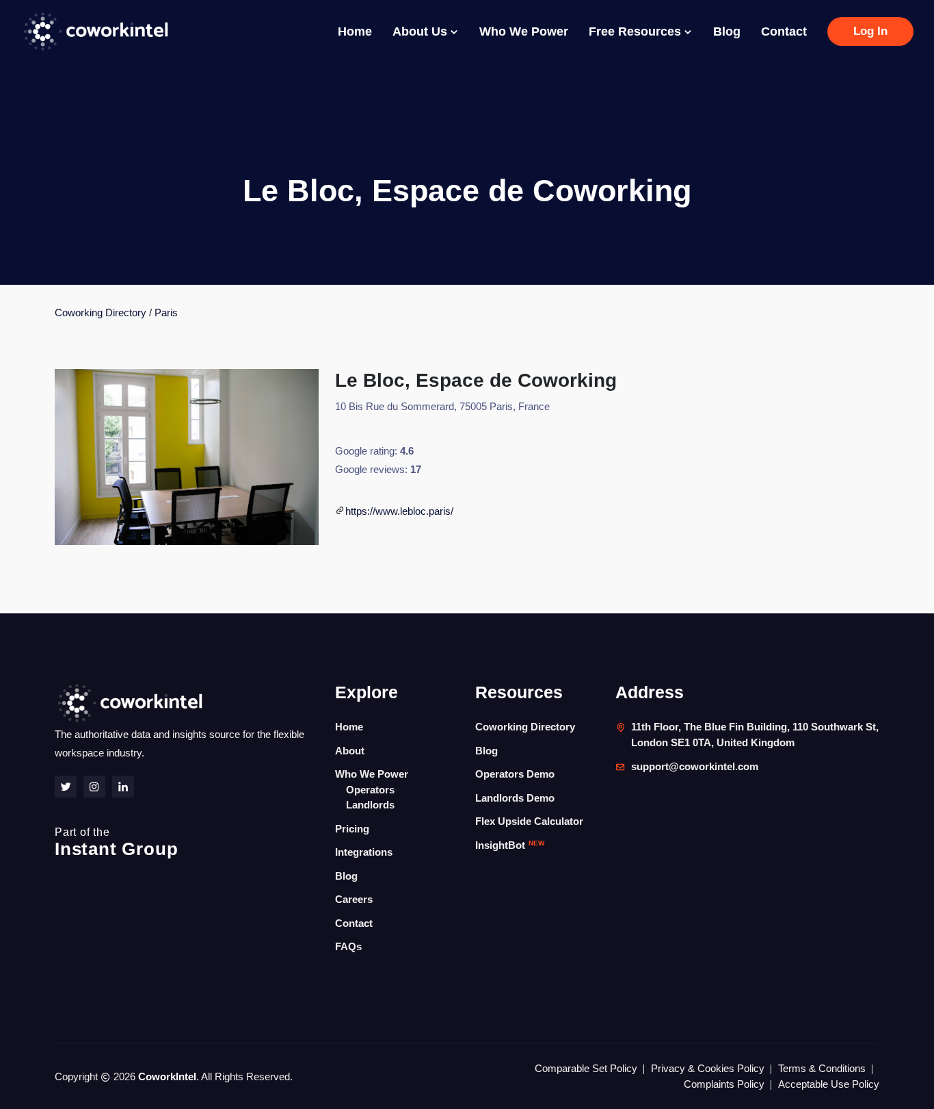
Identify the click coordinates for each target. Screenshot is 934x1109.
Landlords (370, 805)
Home (355, 31)
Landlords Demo (515, 798)
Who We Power (523, 31)
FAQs (348, 946)
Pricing (352, 828)
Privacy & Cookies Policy (707, 1068)
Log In (870, 31)
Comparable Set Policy (586, 1068)
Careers (354, 899)
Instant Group (116, 842)
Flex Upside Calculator (529, 821)
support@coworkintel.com (694, 766)
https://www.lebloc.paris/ (399, 511)
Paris (166, 312)
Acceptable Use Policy (828, 1084)
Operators (370, 789)
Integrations (363, 852)
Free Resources (636, 31)
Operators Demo (515, 774)
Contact (784, 31)
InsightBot (509, 845)
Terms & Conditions (822, 1068)
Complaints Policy (724, 1084)
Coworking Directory (100, 312)
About (349, 750)
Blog (726, 31)
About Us (421, 31)
